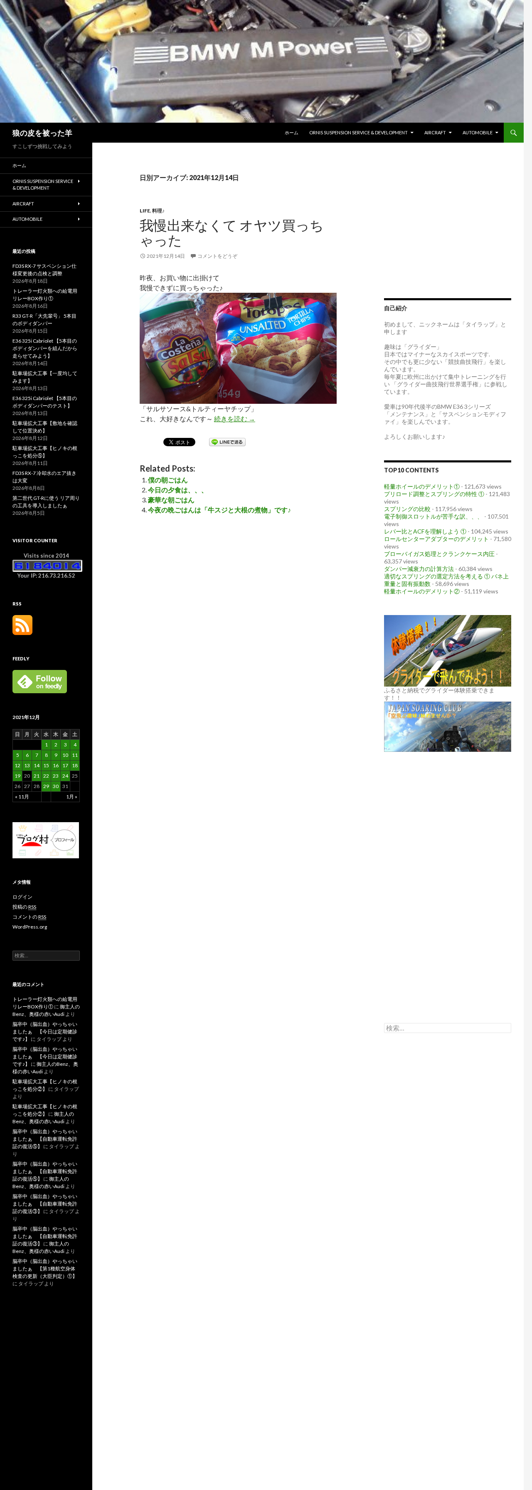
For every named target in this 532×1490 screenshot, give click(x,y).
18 (75, 765)
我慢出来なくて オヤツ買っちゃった (232, 232)
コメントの (29, 917)
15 (46, 765)
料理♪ (158, 211)
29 (46, 786)
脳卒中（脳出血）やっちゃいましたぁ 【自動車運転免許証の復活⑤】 (44, 1138)
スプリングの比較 (407, 508)
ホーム (291, 132)
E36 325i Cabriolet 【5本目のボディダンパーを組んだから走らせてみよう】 (44, 348)
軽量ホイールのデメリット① (422, 486)
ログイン (22, 897)
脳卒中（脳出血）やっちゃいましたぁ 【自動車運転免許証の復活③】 (44, 1203)
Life (145, 211)
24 (65, 776)
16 (56, 765)
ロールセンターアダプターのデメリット (436, 538)
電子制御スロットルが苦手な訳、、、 (433, 516)
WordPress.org (29, 927)
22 (46, 776)
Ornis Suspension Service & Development (358, 132)
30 (56, 786)
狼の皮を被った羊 (42, 132)
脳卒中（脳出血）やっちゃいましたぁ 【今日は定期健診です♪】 (44, 1031)
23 (56, 776)
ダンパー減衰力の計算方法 (419, 568)
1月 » (71, 796)
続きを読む (234, 419)
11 (75, 755)
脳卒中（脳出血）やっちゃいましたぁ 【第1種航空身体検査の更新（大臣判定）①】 (44, 1268)
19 (17, 776)
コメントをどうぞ (217, 256)
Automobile (478, 132)
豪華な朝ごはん (171, 500)
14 (36, 765)
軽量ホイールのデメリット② (422, 591)
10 (65, 755)
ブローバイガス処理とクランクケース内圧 (439, 553)
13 (27, 765)
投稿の (24, 907)
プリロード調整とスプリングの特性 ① (434, 493)
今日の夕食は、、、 (178, 490)
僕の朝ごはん (168, 480)
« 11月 (22, 796)
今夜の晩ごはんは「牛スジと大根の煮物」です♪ (219, 510)
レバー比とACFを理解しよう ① (425, 531)
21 (36, 776)
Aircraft (435, 132)
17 (65, 765)
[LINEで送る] (227, 441)
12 (17, 765)
